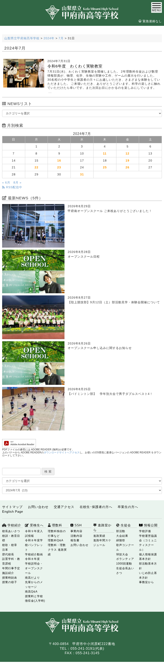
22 (36, 167)
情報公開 (150, 525)
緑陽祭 (120, 540)
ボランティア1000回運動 (125, 561)
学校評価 (145, 531)
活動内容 (76, 535)
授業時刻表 (9, 577)
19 (127, 160)
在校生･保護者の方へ (96, 507)
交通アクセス (64, 507)
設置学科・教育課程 (11, 561)
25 (105, 167)
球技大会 (122, 554)
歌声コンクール (125, 547)
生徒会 (125, 525)
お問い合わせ (38, 507)
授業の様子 (9, 582)
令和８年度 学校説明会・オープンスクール (34, 565)
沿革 (5, 549)
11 (105, 153)
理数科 (56, 525)
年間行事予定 (11, 568)
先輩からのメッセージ (34, 584)
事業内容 (76, 531)
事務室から (146, 582)
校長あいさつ (11, 531)
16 (59, 160)
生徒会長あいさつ (125, 571)
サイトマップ (12, 507)
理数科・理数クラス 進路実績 (57, 549)
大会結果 (122, 535)
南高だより (32, 577)
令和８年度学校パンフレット (34, 545)
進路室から (102, 527)
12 (127, 153)
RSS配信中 (13, 187)
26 (127, 167)
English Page (12, 511)
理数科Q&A (55, 540)
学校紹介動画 (34, 554)
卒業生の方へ (128, 507)
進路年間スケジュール (102, 543)
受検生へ (36, 525)
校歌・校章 (9, 545)
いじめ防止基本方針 (148, 575)
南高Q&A (31, 591)
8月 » (17, 182)
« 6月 (6, 182)
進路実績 (99, 535)
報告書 (74, 540)
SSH (77, 525)
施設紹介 (8, 573)
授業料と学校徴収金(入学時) (35, 599)
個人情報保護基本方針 (148, 557)
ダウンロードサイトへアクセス (62, 452)
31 (82, 174)
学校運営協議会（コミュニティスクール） (148, 542)
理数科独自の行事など (57, 533)
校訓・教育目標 (11, 538)
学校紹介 (13, 525)
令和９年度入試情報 (34, 533)
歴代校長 (8, 554)
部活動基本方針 (148, 566)
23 (59, 167)
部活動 (120, 531)
